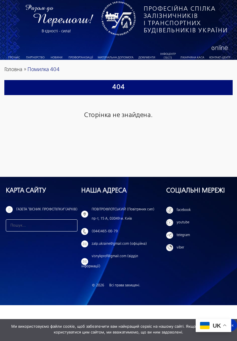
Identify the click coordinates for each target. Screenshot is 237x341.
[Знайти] (71, 225)
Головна (13, 69)
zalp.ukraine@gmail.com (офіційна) (119, 244)
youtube (183, 222)
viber (180, 247)
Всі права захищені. (124, 285)
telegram (183, 235)
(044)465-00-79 (105, 231)
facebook (184, 210)
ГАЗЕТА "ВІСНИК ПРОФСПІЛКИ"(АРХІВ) (46, 209)
